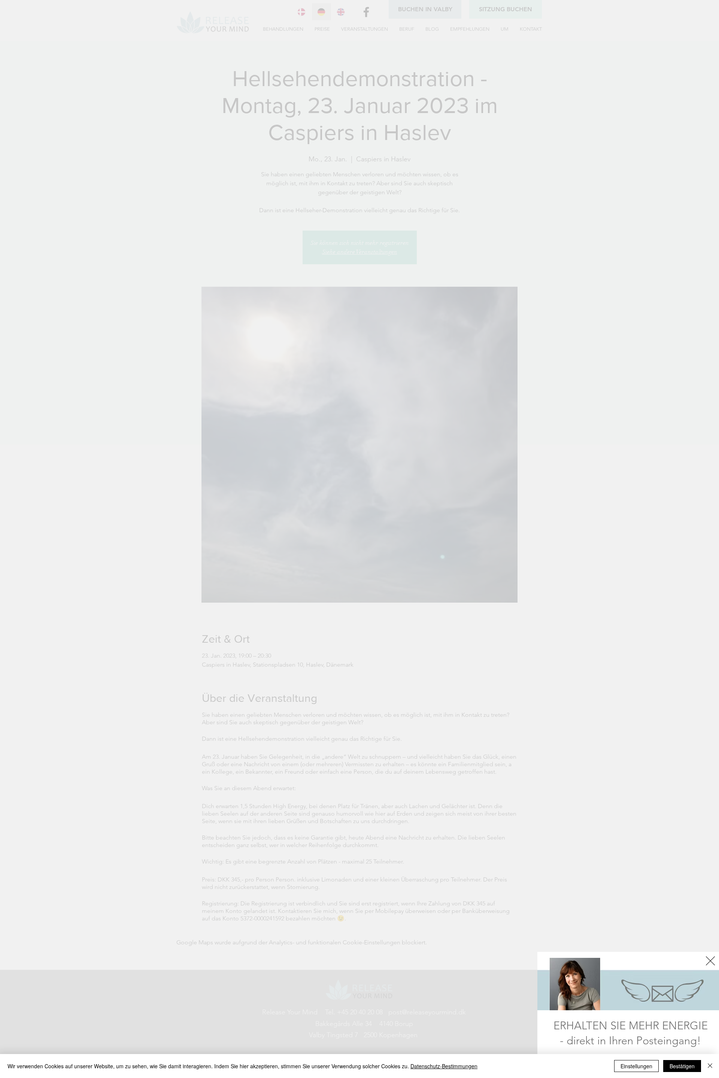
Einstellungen (636, 1066)
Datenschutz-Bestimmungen (443, 1066)
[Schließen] (710, 1066)
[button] (710, 960)
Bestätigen (682, 1066)
